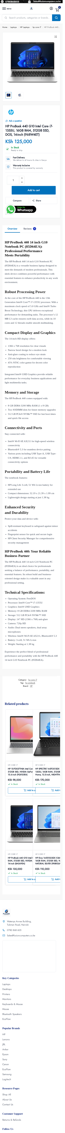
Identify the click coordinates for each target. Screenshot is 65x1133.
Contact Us (7, 1104)
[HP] (11, 112)
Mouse (5, 1009)
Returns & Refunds (11, 1120)
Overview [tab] (12, 228)
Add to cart (34, 190)
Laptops (13, 27)
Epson (5, 1054)
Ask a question (15, 120)
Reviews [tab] (29, 228)
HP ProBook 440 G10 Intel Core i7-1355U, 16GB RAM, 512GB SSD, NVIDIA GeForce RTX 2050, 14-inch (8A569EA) (30, 861)
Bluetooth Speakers (12, 1014)
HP (31, 685)
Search (56, 17)
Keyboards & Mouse (12, 1004)
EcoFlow (6, 1019)
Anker (5, 1049)
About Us (7, 1099)
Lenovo (6, 1039)
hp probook (30, 682)
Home (4, 27)
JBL (3, 1044)
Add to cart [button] (32, 790)
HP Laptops (25, 27)
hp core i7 (37, 27)
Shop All (6, 1094)
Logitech (6, 1079)
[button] (57, 9)
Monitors (6, 999)
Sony (4, 1059)
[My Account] (51, 8)
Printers (6, 994)
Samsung (7, 1074)
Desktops (7, 989)
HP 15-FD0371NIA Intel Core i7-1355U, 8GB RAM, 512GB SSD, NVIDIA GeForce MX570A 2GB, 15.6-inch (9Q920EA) (30, 771)
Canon (5, 1064)
